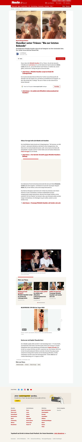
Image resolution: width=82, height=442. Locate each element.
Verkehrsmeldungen (46, 420)
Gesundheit (44, 416)
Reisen (43, 424)
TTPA (28, 438)
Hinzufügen (56, 86)
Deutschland (14, 414)
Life (29, 6)
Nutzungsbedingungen (46, 438)
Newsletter (14, 424)
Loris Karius (32, 65)
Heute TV (28, 424)
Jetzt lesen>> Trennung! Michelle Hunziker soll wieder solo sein (41, 203)
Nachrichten (14, 416)
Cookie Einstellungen (57, 438)
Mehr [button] (51, 6)
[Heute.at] (16, 2)
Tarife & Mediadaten (21, 438)
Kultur (27, 414)
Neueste (68, 6)
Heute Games (29, 420)
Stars (22, 9)
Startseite (12, 9)
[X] (22, 389)
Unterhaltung (34, 6)
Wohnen (43, 418)
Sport (19, 6)
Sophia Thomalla (52, 347)
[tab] (37, 302)
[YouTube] (31, 389)
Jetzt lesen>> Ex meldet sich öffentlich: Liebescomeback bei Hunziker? (40, 92)
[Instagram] (25, 389)
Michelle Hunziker (34, 63)
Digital (28, 416)
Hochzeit (26, 364)
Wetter (12, 422)
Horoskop (28, 418)
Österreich (14, 6)
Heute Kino (29, 422)
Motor (43, 422)
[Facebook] (18, 389)
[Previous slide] (18, 286)
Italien (39, 364)
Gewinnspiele (45, 412)
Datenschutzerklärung (35, 438)
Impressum (13, 438)
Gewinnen (46, 6)
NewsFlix (59, 410)
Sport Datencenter (46, 410)
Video (63, 6)
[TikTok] (28, 389)
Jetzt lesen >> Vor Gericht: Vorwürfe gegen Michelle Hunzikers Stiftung (41, 155)
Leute (27, 412)
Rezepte (44, 414)
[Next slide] (64, 286)
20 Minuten (23, 53)
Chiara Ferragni (25, 151)
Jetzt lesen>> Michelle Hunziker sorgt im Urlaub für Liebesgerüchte (38, 72)
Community (41, 6)
